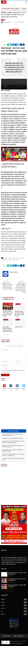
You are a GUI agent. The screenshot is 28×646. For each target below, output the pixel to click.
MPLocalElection (16, 259)
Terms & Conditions (18, 636)
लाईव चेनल (3, 599)
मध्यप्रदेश (2, 602)
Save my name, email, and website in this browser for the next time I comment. (13, 371)
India (14, 257)
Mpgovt (10, 259)
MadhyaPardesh (4, 259)
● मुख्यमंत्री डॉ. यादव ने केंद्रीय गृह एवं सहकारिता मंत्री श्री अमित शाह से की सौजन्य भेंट (12, 446)
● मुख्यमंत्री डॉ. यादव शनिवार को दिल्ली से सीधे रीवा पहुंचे (12, 438)
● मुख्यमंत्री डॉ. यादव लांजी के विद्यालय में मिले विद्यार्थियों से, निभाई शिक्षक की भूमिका (12, 450)
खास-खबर (17, 319)
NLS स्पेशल (6, 304)
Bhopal (10, 257)
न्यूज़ (2, 611)
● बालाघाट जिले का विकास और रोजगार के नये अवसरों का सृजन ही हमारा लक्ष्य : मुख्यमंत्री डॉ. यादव (13, 454)
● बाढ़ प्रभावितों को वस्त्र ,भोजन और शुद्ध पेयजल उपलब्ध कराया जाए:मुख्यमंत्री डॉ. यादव (12, 434)
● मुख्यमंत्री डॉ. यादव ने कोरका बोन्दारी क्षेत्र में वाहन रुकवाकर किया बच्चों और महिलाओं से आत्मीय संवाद (13, 441)
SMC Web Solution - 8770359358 (18, 641)
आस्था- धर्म (3, 608)
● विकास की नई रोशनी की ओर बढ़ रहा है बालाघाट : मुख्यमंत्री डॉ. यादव (13, 459)
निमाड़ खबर (3, 614)
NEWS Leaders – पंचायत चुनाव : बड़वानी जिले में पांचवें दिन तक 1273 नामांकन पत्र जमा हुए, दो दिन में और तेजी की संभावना (8, 286)
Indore (17, 257)
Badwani (5, 257)
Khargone (21, 257)
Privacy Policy (6, 636)
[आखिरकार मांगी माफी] (20, 322)
